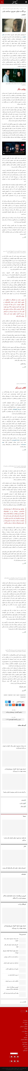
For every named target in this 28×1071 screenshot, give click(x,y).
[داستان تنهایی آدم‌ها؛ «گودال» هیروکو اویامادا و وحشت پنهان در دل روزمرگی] (14, 916)
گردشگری (25, 1050)
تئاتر (26, 1035)
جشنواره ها (25, 1042)
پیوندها (26, 1028)
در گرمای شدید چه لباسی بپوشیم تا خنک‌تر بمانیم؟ (14, 792)
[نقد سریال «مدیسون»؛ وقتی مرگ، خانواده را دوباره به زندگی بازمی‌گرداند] (22, 940)
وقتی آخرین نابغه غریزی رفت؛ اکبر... (10, 993)
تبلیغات (25, 1024)
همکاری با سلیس (23, 1026)
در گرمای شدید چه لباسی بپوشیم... (11, 956)
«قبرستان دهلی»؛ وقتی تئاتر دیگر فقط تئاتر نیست (14, 868)
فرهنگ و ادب (24, 1031)
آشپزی (25, 1048)
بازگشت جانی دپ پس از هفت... (11, 981)
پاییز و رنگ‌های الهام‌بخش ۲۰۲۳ (13, 719)
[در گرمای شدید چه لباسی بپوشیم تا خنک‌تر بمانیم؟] (22, 958)
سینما (26, 1033)
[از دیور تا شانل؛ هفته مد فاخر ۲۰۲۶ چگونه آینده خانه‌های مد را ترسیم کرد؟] (22, 976)
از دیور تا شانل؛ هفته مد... (12, 975)
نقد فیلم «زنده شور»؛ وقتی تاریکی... (10, 962)
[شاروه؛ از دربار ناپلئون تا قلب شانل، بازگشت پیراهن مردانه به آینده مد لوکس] (22, 970)
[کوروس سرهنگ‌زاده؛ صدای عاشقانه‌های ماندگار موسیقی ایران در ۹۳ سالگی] (14, 886)
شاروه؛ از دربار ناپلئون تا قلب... (11, 969)
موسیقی (25, 1037)
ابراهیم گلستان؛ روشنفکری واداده (14, 712)
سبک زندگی (24, 1044)
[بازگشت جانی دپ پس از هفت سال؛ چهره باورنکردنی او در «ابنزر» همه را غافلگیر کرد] (22, 982)
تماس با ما (25, 1022)
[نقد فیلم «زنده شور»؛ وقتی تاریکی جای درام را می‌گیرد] (14, 828)
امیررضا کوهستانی (16, 409)
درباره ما (25, 1020)
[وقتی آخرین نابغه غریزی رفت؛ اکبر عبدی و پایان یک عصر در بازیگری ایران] (22, 994)
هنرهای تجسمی (24, 1039)
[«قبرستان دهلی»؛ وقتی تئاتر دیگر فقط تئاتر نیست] (14, 858)
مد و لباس (25, 1046)
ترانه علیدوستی (15, 440)
